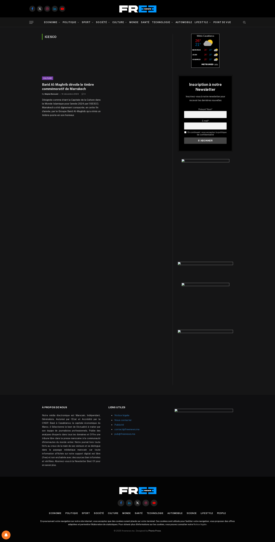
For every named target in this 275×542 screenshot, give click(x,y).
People (221, 513)
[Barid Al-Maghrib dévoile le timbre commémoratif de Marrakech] (72, 63)
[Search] (244, 22)
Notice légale (121, 415)
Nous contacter (123, 420)
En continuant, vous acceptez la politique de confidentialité (206, 133)
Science (192, 513)
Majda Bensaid (51, 94)
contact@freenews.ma (126, 429)
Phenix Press (154, 531)
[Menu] (31, 22)
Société (101, 22)
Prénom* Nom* (205, 109)
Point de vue (222, 22)
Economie (50, 22)
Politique (69, 22)
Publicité (119, 424)
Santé (145, 22)
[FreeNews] (137, 9)
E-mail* (205, 121)
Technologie (161, 22)
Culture (118, 22)
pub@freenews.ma (124, 434)
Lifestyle (201, 22)
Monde (133, 22)
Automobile (184, 22)
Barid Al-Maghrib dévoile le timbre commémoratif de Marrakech (68, 87)
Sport (86, 22)
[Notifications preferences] (6, 535)
